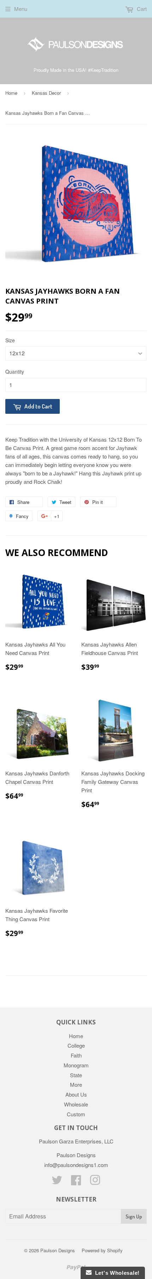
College (76, 1045)
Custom (76, 1114)
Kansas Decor (46, 92)
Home (11, 92)
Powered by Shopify (102, 1250)
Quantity (14, 371)
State (76, 1075)
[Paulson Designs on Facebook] (76, 1182)
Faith (76, 1055)
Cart (141, 8)
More (76, 1084)
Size (10, 340)
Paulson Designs (57, 1250)
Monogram (76, 1065)
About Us (76, 1094)
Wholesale (76, 1104)
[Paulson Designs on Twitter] (57, 1182)
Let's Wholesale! (116, 1273)
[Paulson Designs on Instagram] (95, 1182)
